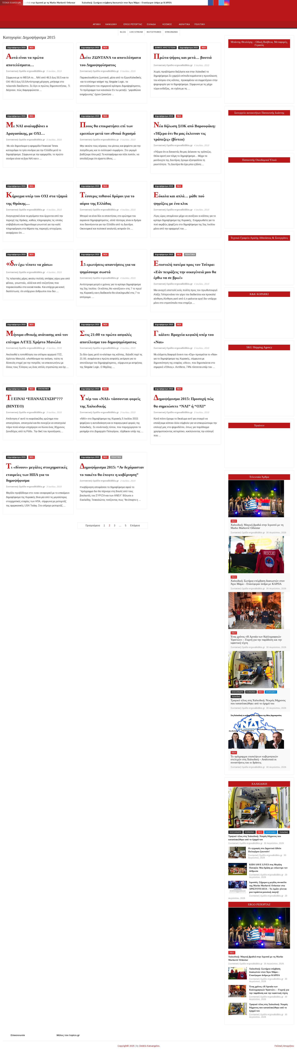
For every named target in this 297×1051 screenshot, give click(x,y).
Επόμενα (135, 525)
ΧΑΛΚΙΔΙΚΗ (111, 24)
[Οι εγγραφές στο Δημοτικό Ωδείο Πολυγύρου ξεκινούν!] (237, 852)
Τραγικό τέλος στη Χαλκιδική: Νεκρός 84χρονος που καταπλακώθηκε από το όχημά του (258, 702)
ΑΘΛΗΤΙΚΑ (184, 24)
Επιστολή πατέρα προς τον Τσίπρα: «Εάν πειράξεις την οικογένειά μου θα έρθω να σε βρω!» (185, 271)
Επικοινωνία (171, 32)
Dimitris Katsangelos (149, 1046)
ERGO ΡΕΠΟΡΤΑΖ (133, 24)
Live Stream (136, 32)
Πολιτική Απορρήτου (284, 1046)
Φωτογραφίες (154, 32)
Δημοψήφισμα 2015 (16, 48)
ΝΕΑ (32, 48)
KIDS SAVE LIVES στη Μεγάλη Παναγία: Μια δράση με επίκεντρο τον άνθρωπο (268, 867)
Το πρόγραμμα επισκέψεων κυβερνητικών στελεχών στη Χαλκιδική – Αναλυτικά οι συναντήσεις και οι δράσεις (254, 759)
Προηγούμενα (92, 525)
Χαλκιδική (236, 697)
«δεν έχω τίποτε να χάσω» (29, 264)
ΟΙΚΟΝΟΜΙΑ (43, 389)
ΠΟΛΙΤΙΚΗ (199, 24)
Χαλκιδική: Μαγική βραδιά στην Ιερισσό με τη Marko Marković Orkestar (39, 3)
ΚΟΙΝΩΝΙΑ (251, 692)
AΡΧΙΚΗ (97, 24)
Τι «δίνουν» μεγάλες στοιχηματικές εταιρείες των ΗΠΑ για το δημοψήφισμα (36, 474)
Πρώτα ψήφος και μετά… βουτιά (183, 57)
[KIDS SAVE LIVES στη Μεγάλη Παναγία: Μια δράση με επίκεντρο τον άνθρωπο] (237, 869)
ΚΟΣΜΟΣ (167, 24)
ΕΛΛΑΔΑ (151, 24)
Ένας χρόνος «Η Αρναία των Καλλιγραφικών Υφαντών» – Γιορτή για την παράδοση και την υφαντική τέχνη (256, 639)
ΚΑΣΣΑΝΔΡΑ (237, 692)
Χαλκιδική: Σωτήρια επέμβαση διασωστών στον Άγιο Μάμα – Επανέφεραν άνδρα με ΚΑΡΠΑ (127, 3)
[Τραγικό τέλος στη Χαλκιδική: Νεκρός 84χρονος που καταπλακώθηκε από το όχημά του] (256, 669)
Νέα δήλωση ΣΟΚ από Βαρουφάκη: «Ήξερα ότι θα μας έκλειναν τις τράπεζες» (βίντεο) (185, 132)
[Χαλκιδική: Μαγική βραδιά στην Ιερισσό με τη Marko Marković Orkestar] (256, 498)
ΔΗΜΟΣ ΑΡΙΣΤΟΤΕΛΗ (165, 48)
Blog (123, 32)
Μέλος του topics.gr (68, 1035)
